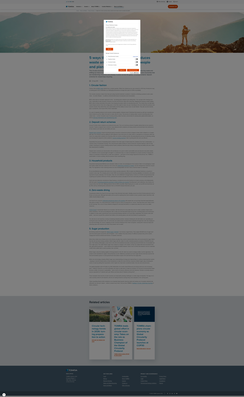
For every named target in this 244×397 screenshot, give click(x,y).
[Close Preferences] (4, 394)
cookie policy (108, 40)
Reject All (122, 70)
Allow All (109, 49)
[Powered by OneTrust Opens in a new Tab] (135, 73)
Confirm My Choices (133, 70)
